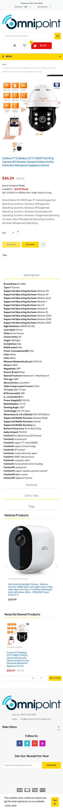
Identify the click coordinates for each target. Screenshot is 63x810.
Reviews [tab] (31, 485)
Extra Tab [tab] (31, 495)
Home (4, 64)
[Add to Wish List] (43, 245)
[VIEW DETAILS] (29, 596)
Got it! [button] (55, 802)
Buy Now (30, 244)
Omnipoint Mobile (17, 185)
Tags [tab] (31, 506)
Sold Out (11, 244)
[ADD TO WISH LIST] (35, 596)
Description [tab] (31, 275)
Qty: (4, 233)
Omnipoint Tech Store (18, 579)
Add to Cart (55, 678)
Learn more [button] (11, 805)
